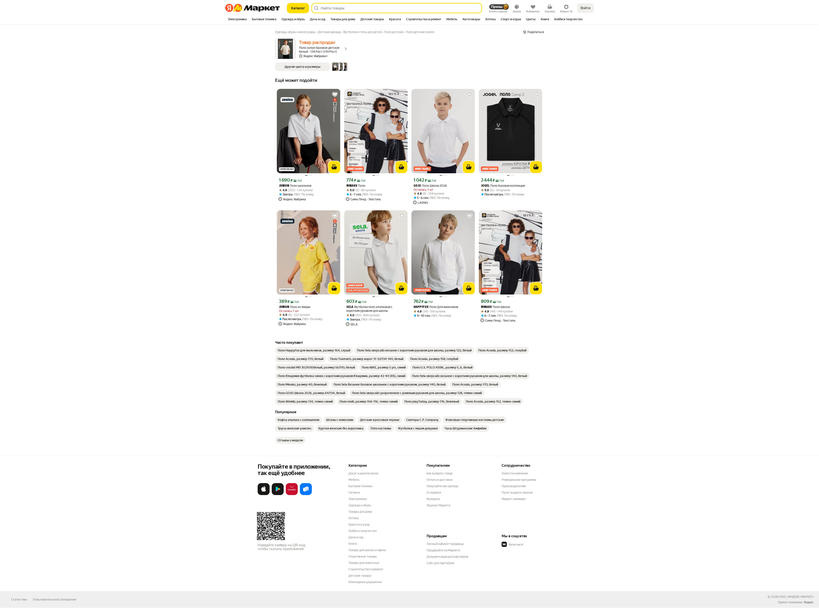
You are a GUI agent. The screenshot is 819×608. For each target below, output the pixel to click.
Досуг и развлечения (363, 473)
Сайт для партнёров (440, 563)
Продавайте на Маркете (443, 550)
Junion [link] (284, 186)
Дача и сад (356, 537)
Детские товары (360, 575)
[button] (311, 66)
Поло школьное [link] (295, 186)
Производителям (514, 486)
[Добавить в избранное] (335, 94)
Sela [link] (349, 307)
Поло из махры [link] (295, 307)
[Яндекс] (808, 602)
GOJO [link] (417, 186)
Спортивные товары (363, 556)
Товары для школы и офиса (367, 550)
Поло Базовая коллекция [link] (503, 186)
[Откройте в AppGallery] (292, 494)
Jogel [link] (485, 186)
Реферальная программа (519, 479)
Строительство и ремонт (366, 569)
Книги (353, 543)
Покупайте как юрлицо (442, 486)
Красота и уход (359, 524)
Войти (586, 8)
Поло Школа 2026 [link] (430, 186)
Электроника (358, 499)
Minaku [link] (351, 186)
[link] (314, 350)
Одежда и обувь (360, 505)
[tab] (237, 19)
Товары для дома (360, 511)
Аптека (354, 518)
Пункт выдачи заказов (517, 492)
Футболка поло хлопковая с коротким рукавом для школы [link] (369, 308)
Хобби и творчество (363, 531)
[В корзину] (334, 167)
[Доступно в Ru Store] (306, 494)
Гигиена (354, 492)
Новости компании (515, 473)
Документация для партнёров (447, 556)
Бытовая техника (360, 486)
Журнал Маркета (438, 505)
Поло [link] (355, 186)
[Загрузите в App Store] (264, 494)
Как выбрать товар (440, 473)
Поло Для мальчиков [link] (436, 307)
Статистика (19, 599)
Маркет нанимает (514, 499)
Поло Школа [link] (495, 307)
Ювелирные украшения (365, 582)
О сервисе (434, 492)
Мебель (354, 479)
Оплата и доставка (439, 479)
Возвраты (433, 499)
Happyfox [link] (421, 307)
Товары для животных (364, 563)
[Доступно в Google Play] (278, 494)
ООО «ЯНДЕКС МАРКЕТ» (796, 596)
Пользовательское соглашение (54, 599)
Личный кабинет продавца (445, 544)
